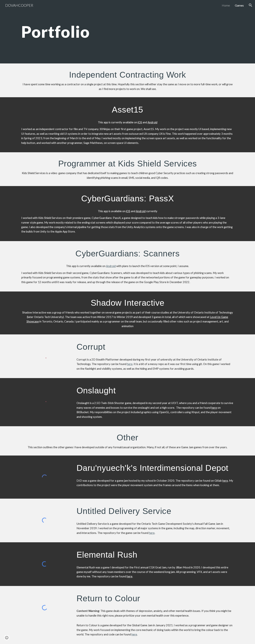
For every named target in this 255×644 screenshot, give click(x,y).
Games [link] (239, 5)
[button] (250, 5)
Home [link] (226, 5)
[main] (109, 31)
